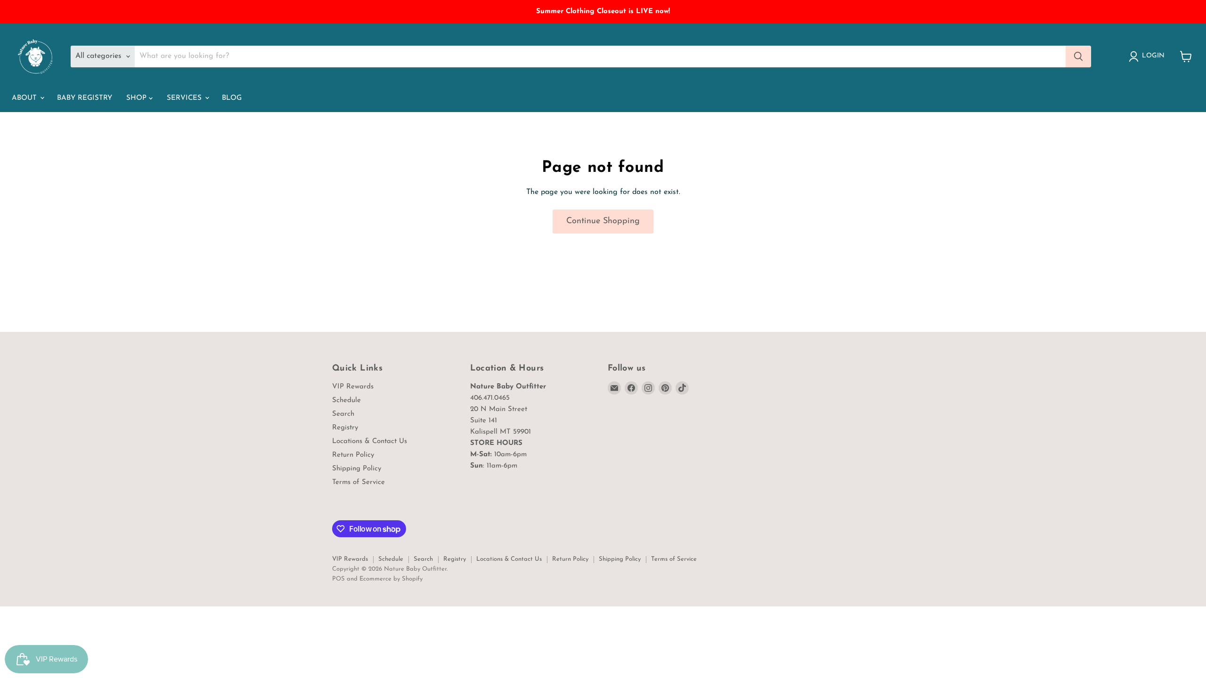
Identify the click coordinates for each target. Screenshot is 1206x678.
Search (343, 414)
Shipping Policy (356, 468)
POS (338, 579)
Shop (137, 98)
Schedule (346, 400)
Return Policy (353, 455)
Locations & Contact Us (369, 441)
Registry (345, 427)
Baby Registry (84, 98)
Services (185, 98)
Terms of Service (358, 482)
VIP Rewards (353, 386)
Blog (232, 98)
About (25, 98)
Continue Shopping (603, 221)
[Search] (1078, 56)
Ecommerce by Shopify (391, 579)
